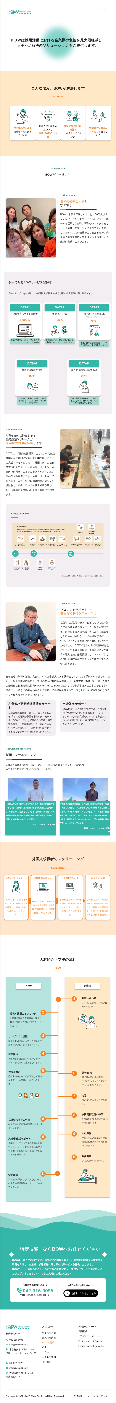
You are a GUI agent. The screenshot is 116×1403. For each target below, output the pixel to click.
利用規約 (82, 1331)
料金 (44, 1347)
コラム (45, 1352)
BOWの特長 (48, 1342)
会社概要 (46, 1362)
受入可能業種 (49, 1337)
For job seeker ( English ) (90, 1341)
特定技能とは (49, 1332)
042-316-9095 (16, 1339)
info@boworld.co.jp (18, 1344)
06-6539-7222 (16, 1363)
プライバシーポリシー (89, 1336)
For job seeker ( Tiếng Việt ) (92, 1346)
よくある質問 (49, 1357)
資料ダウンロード (87, 1326)
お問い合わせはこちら (84, 1293)
